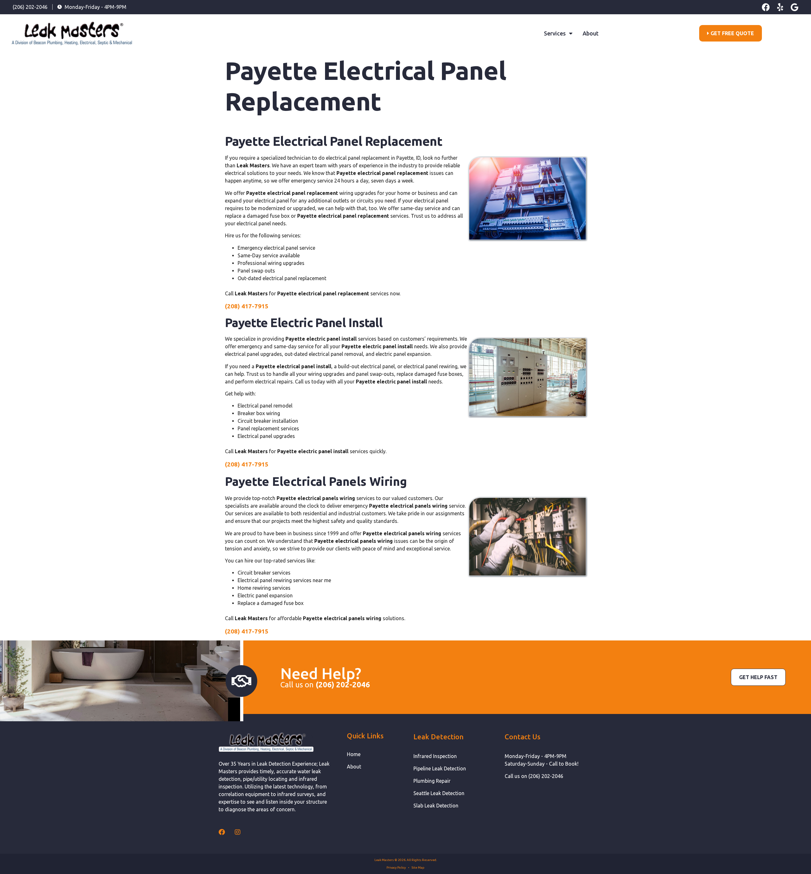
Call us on (325, 684)
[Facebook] (766, 7)
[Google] (794, 7)
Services (555, 33)
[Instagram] (237, 832)
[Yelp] (780, 7)
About (590, 33)
